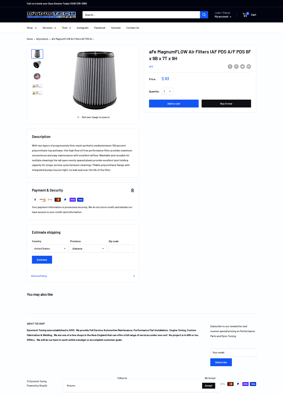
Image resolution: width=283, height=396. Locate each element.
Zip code (114, 241)
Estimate (42, 259)
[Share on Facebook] (230, 66)
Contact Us (132, 27)
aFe (151, 66)
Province (75, 241)
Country (36, 241)
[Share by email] (248, 66)
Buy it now (226, 103)
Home (30, 39)
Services (48, 27)
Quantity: (154, 91)
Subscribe (221, 362)
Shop (30, 27)
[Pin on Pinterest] (236, 66)
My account (222, 16)
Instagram (82, 27)
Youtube (116, 27)
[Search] (204, 14)
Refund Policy (39, 275)
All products (42, 39)
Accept (208, 385)
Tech (64, 27)
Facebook (99, 27)
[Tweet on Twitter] (242, 66)
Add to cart (173, 103)
